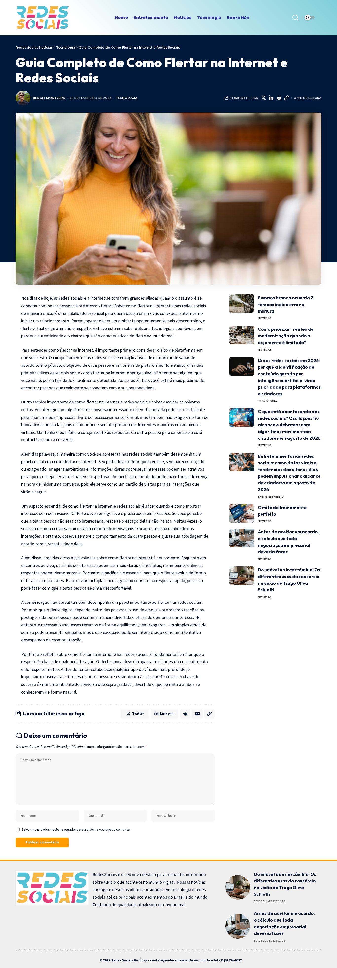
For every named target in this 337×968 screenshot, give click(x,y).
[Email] (197, 714)
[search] (295, 17)
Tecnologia (126, 98)
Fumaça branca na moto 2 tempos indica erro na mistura (285, 304)
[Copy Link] (286, 98)
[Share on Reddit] (278, 98)
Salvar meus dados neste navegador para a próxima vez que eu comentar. (76, 829)
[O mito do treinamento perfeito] (241, 513)
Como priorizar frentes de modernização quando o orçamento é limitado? (286, 335)
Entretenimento (271, 496)
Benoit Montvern (49, 98)
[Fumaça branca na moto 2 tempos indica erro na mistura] (241, 303)
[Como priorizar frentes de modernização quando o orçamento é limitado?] (241, 335)
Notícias (265, 318)
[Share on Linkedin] (271, 98)
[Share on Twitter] (263, 98)
